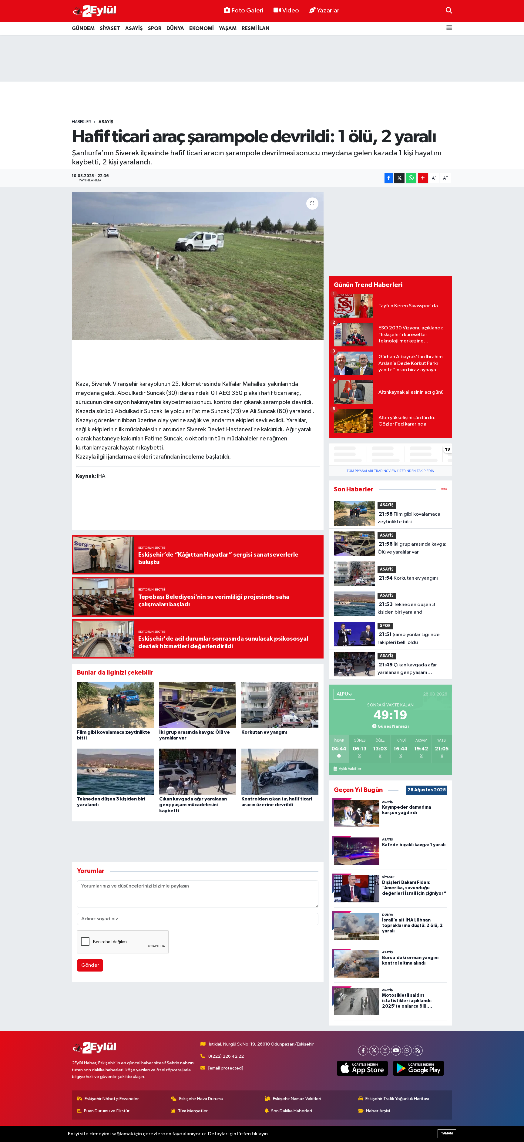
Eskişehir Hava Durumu (201, 1099)
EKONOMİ (201, 28)
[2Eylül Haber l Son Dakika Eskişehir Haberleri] (94, 11)
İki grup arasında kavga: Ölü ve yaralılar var (412, 548)
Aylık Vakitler (350, 769)
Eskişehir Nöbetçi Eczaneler (112, 1099)
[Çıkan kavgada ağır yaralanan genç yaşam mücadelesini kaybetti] (197, 771)
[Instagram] (385, 1051)
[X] (374, 1051)
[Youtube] (396, 1051)
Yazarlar (328, 10)
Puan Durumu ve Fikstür (106, 1111)
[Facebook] (363, 1051)
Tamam (447, 1133)
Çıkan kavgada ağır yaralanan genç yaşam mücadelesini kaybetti (193, 805)
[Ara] (449, 10)
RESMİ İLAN (256, 28)
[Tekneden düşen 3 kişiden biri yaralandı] (115, 771)
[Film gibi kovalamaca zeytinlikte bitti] (115, 704)
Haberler (81, 122)
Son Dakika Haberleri (291, 1111)
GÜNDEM (83, 28)
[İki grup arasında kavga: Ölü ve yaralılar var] (197, 704)
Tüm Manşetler (193, 1111)
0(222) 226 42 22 (226, 1056)
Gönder (90, 965)
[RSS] (418, 1051)
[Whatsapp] (407, 1051)
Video (290, 10)
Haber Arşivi (378, 1111)
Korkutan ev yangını (264, 732)
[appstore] (362, 1068)
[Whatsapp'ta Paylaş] (411, 178)
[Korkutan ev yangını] (279, 704)
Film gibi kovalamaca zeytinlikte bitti (409, 518)
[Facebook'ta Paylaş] (389, 178)
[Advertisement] (262, 58)
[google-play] (418, 1068)
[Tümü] (444, 489)
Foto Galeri (247, 10)
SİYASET (110, 28)
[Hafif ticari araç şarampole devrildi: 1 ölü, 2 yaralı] (198, 266)
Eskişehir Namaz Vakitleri (297, 1099)
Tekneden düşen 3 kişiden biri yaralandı (406, 608)
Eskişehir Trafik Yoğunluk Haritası (397, 1099)
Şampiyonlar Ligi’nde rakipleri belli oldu (409, 638)
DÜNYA (175, 28)
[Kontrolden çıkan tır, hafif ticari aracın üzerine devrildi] (279, 771)
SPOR (154, 28)
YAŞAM (228, 28)
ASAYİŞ (134, 28)
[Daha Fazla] (423, 178)
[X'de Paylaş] (399, 178)
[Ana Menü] (449, 28)
